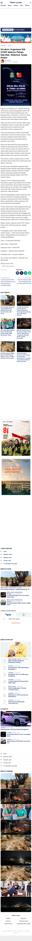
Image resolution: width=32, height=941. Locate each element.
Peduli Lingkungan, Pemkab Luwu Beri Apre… (17, 688)
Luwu (4, 551)
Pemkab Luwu (7, 557)
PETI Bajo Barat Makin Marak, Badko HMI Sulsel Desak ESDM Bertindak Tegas (7, 332)
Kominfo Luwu (7, 554)
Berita (2, 587)
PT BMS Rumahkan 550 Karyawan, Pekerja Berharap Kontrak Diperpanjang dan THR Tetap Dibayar (24, 311)
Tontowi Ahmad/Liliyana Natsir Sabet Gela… (18, 682)
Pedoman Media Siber (23, 923)
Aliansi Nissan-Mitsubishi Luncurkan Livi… (16, 702)
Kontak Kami (8, 923)
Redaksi (8, 921)
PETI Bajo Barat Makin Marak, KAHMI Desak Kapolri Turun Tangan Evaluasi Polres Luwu (7, 356)
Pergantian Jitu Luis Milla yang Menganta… (18, 675)
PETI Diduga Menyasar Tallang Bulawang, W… (15, 589)
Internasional (12, 587)
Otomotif (10, 666)
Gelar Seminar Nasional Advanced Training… (16, 661)
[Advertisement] (16, 18)
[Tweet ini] (21, 273)
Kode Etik (23, 918)
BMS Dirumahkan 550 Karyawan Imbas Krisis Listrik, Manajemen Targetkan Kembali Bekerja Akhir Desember (24, 334)
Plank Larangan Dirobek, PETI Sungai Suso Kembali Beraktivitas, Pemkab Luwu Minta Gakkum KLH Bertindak (23, 357)
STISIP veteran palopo (8, 266)
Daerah (6, 587)
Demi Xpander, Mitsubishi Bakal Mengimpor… (18, 668)
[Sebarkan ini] (17, 273)
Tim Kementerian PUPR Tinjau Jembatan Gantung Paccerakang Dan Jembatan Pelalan (8, 281)
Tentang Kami (23, 921)
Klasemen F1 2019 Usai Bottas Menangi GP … (18, 695)
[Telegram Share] (25, 273)
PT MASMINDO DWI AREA (10, 563)
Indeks (8, 918)
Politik (19, 659)
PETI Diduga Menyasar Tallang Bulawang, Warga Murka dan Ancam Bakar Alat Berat (7, 310)
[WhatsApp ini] (29, 273)
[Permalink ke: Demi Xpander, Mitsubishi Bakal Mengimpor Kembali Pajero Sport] (16, 718)
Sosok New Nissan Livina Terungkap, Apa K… (19, 735)
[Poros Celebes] (16, 2)
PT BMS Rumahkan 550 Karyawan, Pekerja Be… (18, 596)
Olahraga (10, 672)
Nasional (19, 587)
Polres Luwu (7, 560)
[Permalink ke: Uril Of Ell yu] (2, 61)
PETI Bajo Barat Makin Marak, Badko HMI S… (19, 603)
